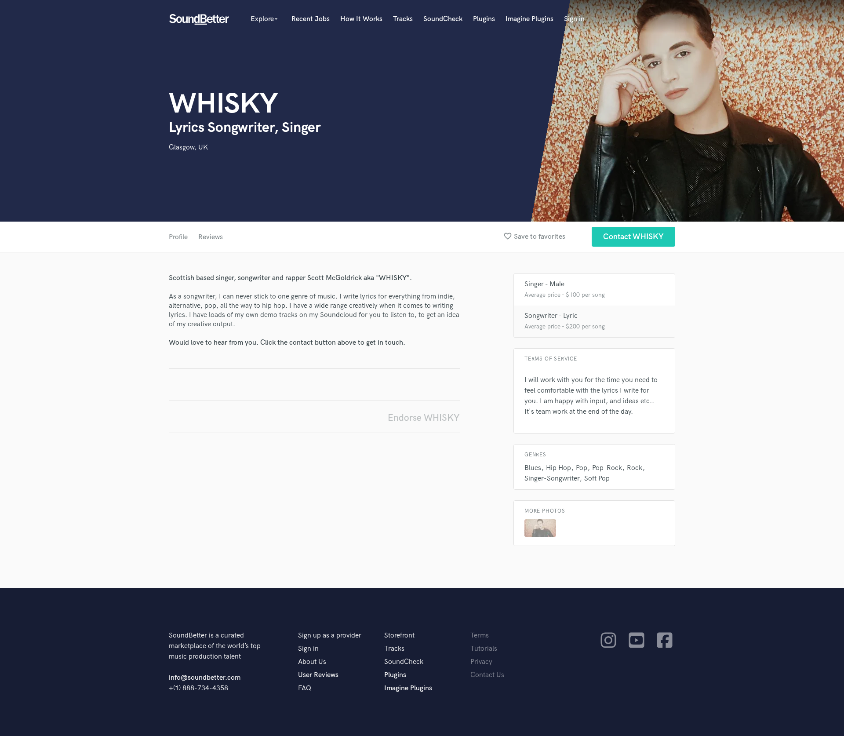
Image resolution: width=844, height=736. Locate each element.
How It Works (361, 19)
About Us (312, 662)
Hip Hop (558, 468)
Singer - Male (544, 284)
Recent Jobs (310, 19)
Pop (581, 468)
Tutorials (483, 649)
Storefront (399, 635)
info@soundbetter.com (204, 678)
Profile (178, 237)
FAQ (304, 688)
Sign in (574, 19)
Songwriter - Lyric (551, 316)
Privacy (481, 662)
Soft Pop (597, 478)
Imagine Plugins (529, 19)
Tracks (403, 19)
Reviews (210, 237)
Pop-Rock (607, 468)
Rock (634, 468)
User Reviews (318, 675)
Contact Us (487, 675)
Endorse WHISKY (424, 417)
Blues (532, 468)
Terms (479, 635)
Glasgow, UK (188, 147)
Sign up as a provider (329, 635)
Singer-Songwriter (551, 478)
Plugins (484, 19)
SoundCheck (442, 19)
